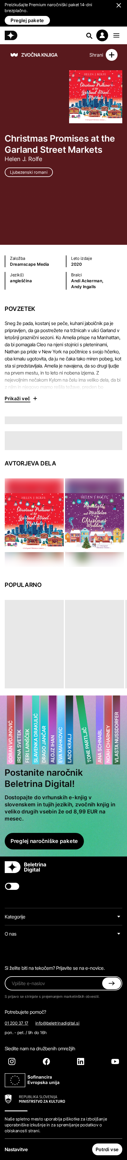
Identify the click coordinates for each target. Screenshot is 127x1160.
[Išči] (89, 35)
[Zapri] (111, 983)
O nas (11, 934)
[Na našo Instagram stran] (12, 1061)
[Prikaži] (116, 35)
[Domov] (11, 35)
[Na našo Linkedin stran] (80, 1061)
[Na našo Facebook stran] (46, 1061)
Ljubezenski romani (29, 172)
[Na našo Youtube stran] (115, 1061)
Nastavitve (16, 1149)
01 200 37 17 (16, 1023)
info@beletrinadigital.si (57, 1023)
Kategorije (15, 917)
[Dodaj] (112, 55)
